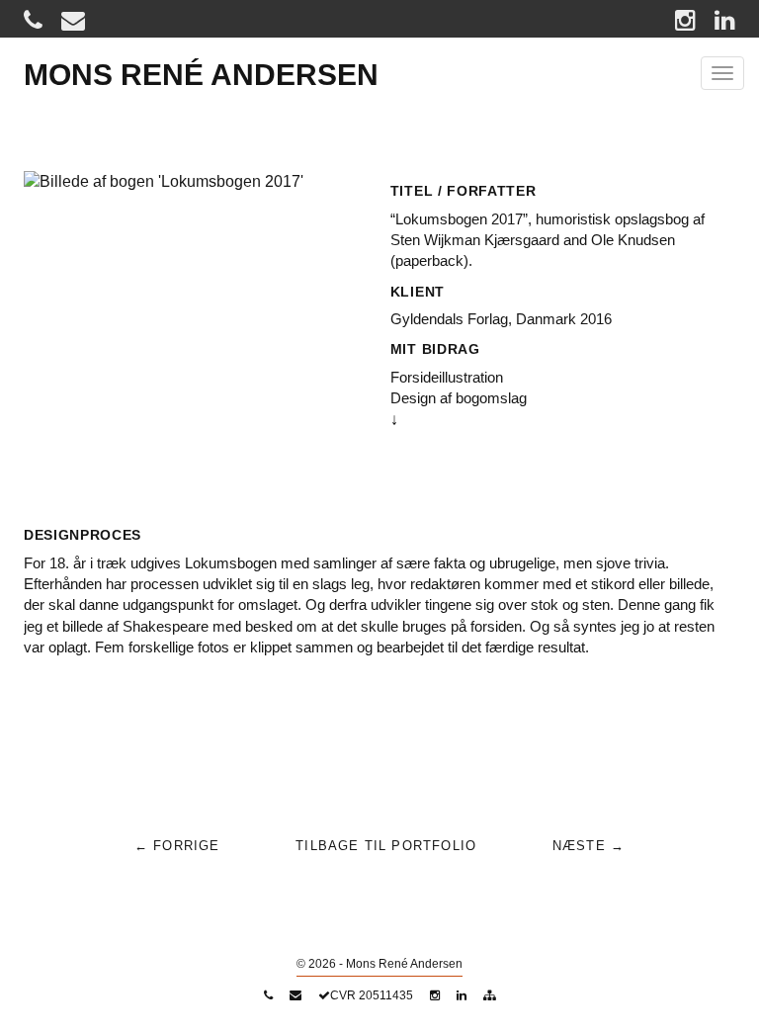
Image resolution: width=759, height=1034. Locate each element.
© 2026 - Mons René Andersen (379, 964)
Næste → (588, 845)
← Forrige (177, 845)
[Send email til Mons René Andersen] (73, 19)
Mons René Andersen (201, 74)
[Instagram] (685, 19)
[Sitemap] (489, 995)
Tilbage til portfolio (385, 845)
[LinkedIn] (725, 19)
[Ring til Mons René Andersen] (33, 19)
